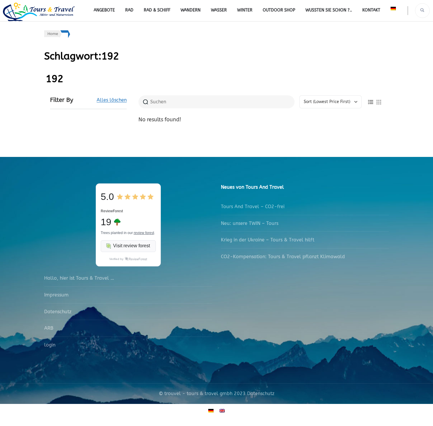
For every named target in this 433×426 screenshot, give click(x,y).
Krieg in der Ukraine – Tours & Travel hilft (267, 240)
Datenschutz (58, 311)
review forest (144, 233)
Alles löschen (112, 100)
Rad (129, 10)
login (49, 345)
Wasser (219, 10)
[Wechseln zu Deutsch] (210, 410)
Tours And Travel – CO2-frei (253, 206)
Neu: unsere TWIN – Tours (249, 223)
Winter (244, 10)
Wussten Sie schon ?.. (328, 10)
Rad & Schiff (157, 10)
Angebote (104, 10)
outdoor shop (279, 10)
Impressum (56, 295)
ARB (48, 328)
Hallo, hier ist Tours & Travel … (79, 278)
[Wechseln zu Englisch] (222, 410)
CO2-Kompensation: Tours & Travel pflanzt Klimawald (283, 256)
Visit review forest (131, 245)
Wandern (191, 10)
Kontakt (371, 10)
